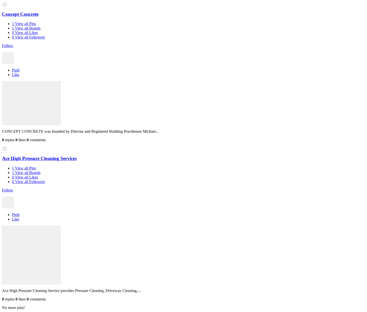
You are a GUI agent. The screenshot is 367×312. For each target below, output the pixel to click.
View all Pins (24, 24)
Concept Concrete (20, 14)
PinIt (15, 70)
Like (15, 74)
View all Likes (25, 32)
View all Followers (28, 37)
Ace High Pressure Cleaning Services (39, 158)
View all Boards (26, 28)
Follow (7, 46)
